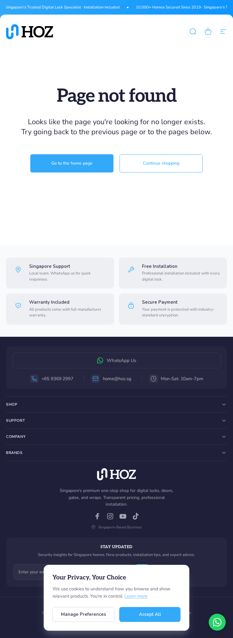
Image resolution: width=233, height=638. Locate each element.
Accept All (150, 614)
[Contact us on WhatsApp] (217, 622)
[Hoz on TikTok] (135, 516)
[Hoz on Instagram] (110, 516)
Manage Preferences (83, 614)
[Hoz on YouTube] (123, 516)
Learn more (135, 596)
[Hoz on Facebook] (97, 516)
